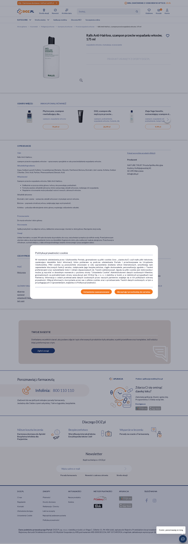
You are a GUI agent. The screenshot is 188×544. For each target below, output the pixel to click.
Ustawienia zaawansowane (96, 292)
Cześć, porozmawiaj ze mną (171, 530)
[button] (183, 539)
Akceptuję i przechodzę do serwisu (133, 292)
